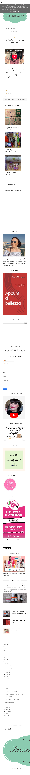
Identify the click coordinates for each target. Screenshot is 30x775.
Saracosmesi (9, 45)
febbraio (8, 711)
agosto (7, 674)
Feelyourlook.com (9, 705)
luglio (7, 676)
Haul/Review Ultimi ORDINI (11, 691)
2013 (5, 663)
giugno (7, 678)
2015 (5, 659)
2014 (5, 661)
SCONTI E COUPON (16, 629)
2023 (5, 646)
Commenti (7, 363)
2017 (5, 655)
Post (6, 360)
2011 (5, 718)
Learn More (13, 11)
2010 (5, 720)
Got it (19, 11)
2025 (5, 644)
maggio (7, 680)
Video (14, 37)
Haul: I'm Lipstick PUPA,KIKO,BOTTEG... (11, 150)
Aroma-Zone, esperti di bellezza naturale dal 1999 (14, 584)
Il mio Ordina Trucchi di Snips (11, 683)
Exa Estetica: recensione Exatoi (12, 699)
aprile (7, 707)
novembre (8, 668)
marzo (7, 709)
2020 (5, 648)
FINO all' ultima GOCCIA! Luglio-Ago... (12, 128)
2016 (5, 657)
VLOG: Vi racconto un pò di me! (12, 688)
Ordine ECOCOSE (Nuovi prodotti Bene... (12, 173)
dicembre (8, 666)
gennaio (7, 713)
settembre (8, 672)
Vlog (13, 96)
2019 (5, 650)
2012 (5, 715)
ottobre (7, 670)
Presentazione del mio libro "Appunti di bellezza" (18, 621)
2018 (5, 653)
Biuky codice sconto (9, 702)
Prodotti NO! (8, 686)
